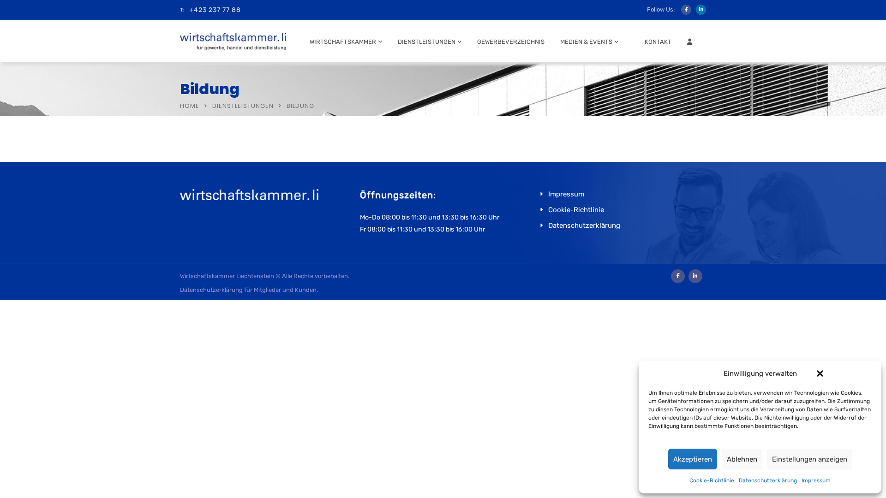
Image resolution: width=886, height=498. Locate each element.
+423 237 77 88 (215, 10)
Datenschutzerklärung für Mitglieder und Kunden (248, 289)
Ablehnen (742, 459)
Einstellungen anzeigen (809, 459)
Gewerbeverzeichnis (511, 41)
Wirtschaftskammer (343, 41)
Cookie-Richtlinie (711, 480)
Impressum (816, 480)
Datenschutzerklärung (768, 480)
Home (189, 105)
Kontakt (658, 41)
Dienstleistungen (426, 41)
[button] (820, 373)
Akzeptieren (692, 459)
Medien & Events (586, 41)
